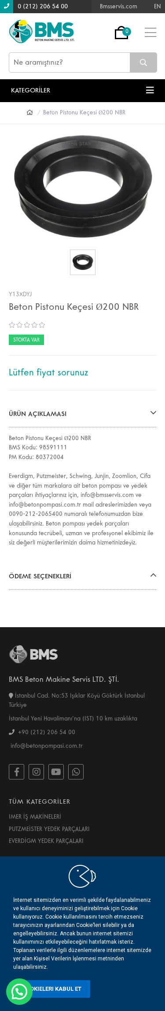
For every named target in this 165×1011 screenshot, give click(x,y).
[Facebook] (16, 771)
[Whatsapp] (76, 771)
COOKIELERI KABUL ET (51, 988)
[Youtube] (56, 771)
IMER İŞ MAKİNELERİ (35, 816)
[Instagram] (36, 771)
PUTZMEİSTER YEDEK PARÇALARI (49, 829)
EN (157, 6)
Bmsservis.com (118, 6)
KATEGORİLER (30, 90)
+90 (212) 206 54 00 (45, 732)
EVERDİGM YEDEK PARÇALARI (46, 841)
